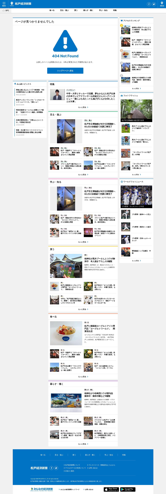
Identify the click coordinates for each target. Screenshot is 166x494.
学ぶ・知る (103, 10)
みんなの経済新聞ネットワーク (41, 489)
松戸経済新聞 (20, 4)
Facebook (149, 4)
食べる (52, 10)
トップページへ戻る (65, 70)
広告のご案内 (69, 471)
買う (76, 10)
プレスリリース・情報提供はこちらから (102, 465)
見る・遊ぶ (64, 10)
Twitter (154, 4)
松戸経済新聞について (72, 465)
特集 (115, 10)
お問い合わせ (93, 468)
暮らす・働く (88, 10)
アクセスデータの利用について (75, 468)
